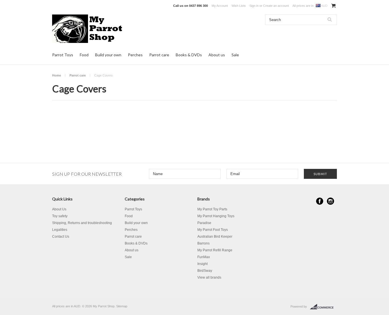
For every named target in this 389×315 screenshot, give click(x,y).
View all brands (209, 277)
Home (56, 75)
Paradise (204, 223)
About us (216, 54)
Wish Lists (239, 5)
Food (84, 54)
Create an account (276, 5)
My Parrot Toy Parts (212, 209)
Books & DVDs (189, 54)
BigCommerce (323, 307)
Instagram (330, 201)
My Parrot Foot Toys (212, 230)
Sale (235, 54)
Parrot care (159, 54)
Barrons (203, 243)
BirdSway (204, 271)
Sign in (254, 5)
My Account (220, 5)
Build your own (108, 54)
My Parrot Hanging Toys (215, 216)
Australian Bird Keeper (214, 237)
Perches (135, 54)
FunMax (203, 257)
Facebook (319, 201)
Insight (202, 264)
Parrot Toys (62, 54)
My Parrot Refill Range (214, 250)
